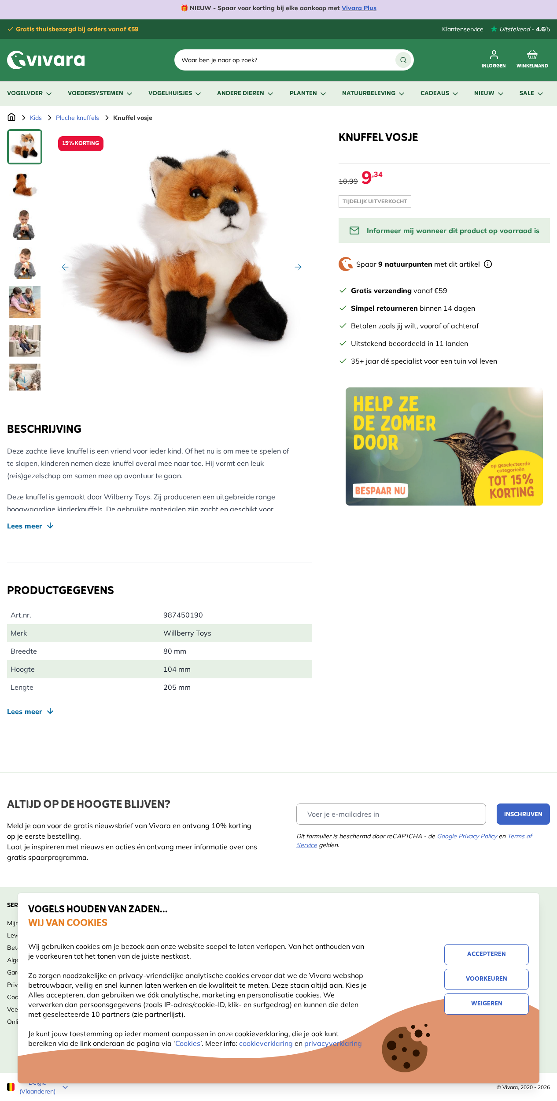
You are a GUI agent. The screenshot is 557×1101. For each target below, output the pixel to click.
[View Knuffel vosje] (24, 146)
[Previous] (65, 267)
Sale (527, 93)
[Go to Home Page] (11, 117)
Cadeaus (435, 93)
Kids (36, 118)
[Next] (298, 267)
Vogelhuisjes (170, 93)
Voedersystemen (95, 93)
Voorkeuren (486, 979)
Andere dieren (240, 93)
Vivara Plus (359, 8)
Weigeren (486, 1003)
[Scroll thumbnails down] (25, 380)
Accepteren (486, 954)
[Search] (403, 60)
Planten (303, 93)
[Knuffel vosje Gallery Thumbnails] (24, 260)
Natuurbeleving (368, 93)
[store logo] (46, 60)
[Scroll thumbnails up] (25, 140)
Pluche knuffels (77, 118)
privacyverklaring (333, 1043)
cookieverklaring (267, 1043)
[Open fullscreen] (181, 260)
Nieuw (484, 93)
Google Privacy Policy (467, 836)
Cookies (187, 1043)
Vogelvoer (25, 93)
